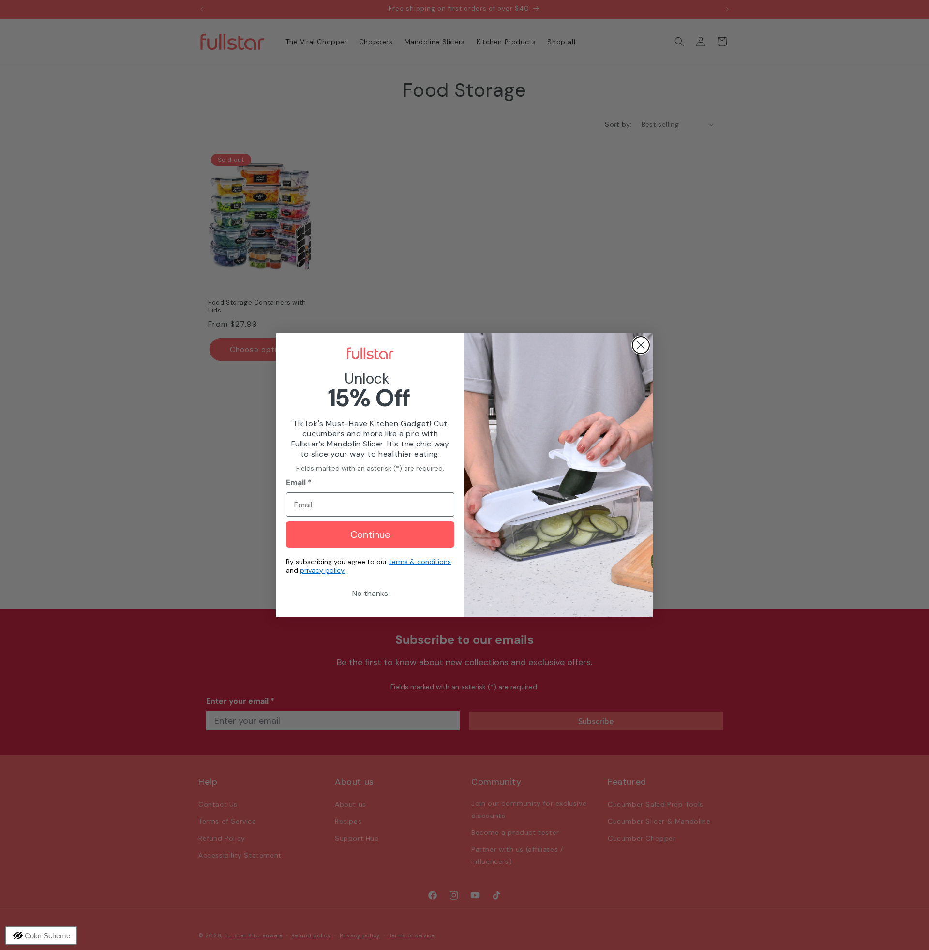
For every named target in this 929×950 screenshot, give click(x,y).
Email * (299, 482)
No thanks (370, 593)
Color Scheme (47, 936)
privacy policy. (322, 570)
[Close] (640, 345)
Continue (370, 534)
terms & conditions (420, 561)
